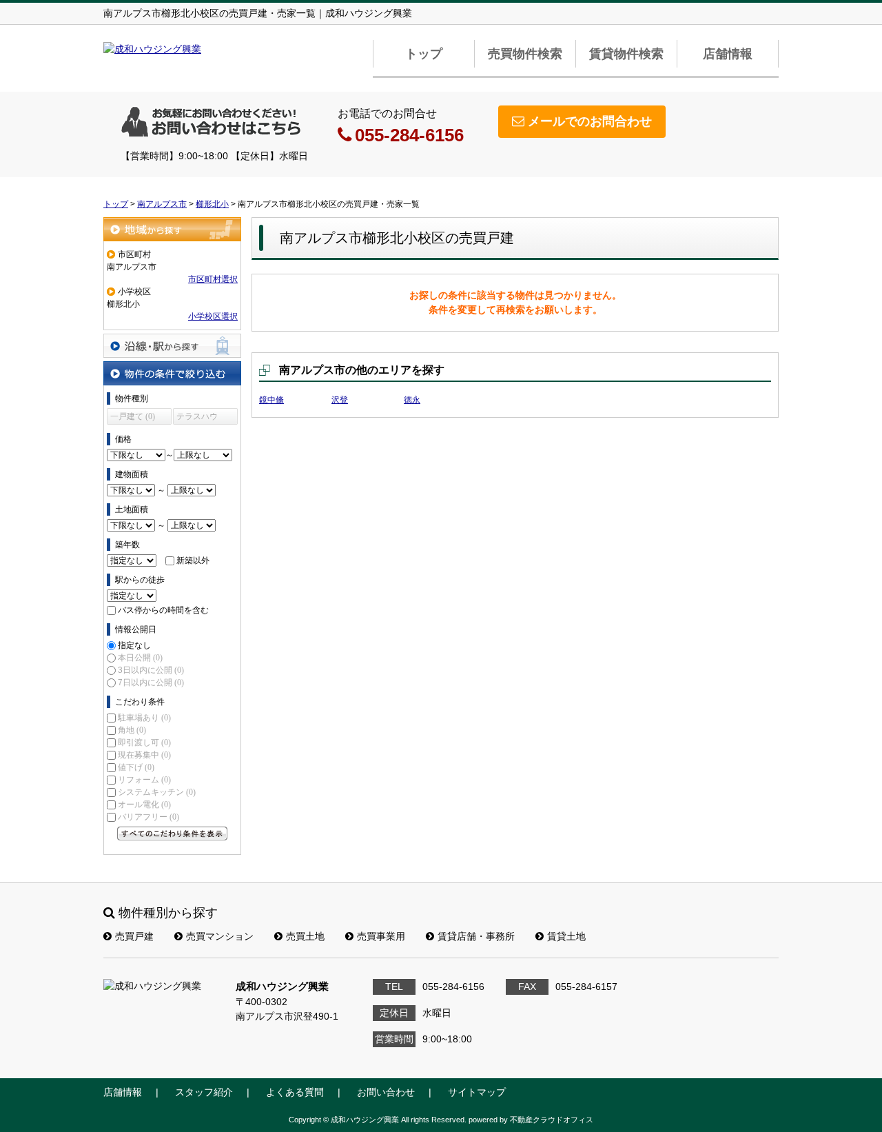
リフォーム (144, 780)
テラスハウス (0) (197, 418)
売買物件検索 (525, 54)
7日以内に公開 (151, 682)
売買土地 (305, 936)
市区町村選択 (213, 279)
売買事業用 (381, 936)
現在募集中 (144, 755)
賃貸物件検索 (626, 54)
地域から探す (172, 229)
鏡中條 (271, 400)
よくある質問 (295, 1092)
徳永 (412, 400)
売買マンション (220, 936)
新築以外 (192, 560)
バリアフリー (148, 817)
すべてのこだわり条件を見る (172, 833)
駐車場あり (144, 717)
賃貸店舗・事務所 (476, 936)
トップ (423, 54)
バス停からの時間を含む (163, 610)
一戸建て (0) (132, 416)
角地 (132, 730)
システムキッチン (157, 792)
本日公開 (140, 658)
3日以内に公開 (151, 670)
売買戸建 (134, 936)
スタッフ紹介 (204, 1092)
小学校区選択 (213, 316)
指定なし (134, 645)
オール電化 (144, 804)
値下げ (136, 767)
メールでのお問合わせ (590, 121)
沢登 (339, 400)
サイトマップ (477, 1092)
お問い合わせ (386, 1092)
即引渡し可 (144, 742)
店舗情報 (727, 54)
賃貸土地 (566, 936)
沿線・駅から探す (172, 346)
